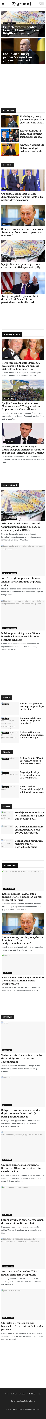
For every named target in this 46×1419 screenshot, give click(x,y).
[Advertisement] (23, 86)
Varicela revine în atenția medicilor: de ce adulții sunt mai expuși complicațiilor (23, 980)
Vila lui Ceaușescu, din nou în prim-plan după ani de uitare (32, 706)
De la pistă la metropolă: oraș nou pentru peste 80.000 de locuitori (29, 829)
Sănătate (8, 973)
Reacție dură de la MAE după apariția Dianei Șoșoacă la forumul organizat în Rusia (32, 134)
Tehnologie (8, 1266)
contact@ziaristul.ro (26, 1401)
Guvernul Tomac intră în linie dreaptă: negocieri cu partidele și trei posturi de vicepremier (22, 196)
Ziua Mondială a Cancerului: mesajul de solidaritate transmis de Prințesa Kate (32, 789)
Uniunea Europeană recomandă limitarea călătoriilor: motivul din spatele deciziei (21, 1168)
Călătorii (7, 1160)
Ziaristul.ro (16, 1409)
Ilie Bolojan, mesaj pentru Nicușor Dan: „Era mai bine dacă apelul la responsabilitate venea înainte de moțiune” (21, 57)
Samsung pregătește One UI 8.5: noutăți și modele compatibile (19, 1273)
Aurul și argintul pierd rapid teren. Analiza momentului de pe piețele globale (21, 581)
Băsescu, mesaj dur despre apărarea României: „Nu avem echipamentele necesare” (22, 232)
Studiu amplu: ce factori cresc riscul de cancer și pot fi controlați (22, 1222)
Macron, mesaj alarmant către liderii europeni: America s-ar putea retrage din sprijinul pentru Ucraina (23, 449)
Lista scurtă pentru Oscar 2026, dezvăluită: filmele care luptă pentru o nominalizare (32, 735)
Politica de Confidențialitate (15, 1394)
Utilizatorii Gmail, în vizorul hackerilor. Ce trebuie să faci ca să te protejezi (22, 1326)
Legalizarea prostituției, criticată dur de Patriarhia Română (29, 844)
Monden (7, 358)
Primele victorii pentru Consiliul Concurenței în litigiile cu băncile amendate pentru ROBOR (21, 30)
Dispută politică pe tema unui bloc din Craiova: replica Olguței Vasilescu (30, 775)
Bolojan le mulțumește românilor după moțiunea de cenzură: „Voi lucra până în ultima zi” (20, 1113)
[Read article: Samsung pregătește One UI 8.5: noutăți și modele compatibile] (23, 1253)
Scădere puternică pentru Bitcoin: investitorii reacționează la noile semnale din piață (20, 636)
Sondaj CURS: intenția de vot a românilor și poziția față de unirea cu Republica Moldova (29, 815)
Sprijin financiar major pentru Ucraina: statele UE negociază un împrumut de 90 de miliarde (21, 406)
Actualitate (8, 50)
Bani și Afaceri (9, 23)
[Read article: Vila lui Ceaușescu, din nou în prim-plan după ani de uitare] (10, 708)
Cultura (6, 704)
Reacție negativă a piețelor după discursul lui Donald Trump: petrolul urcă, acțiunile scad (19, 299)
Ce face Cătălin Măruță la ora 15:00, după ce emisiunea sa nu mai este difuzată (31, 761)
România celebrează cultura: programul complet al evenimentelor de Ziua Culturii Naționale (32, 721)
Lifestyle (7, 1105)
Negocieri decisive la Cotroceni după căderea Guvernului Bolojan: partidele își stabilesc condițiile (32, 148)
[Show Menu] (3, 3)
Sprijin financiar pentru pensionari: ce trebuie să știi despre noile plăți (22, 266)
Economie (7, 189)
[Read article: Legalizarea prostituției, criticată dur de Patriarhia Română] (7, 843)
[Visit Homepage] (21, 4)
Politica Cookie (35, 1394)
